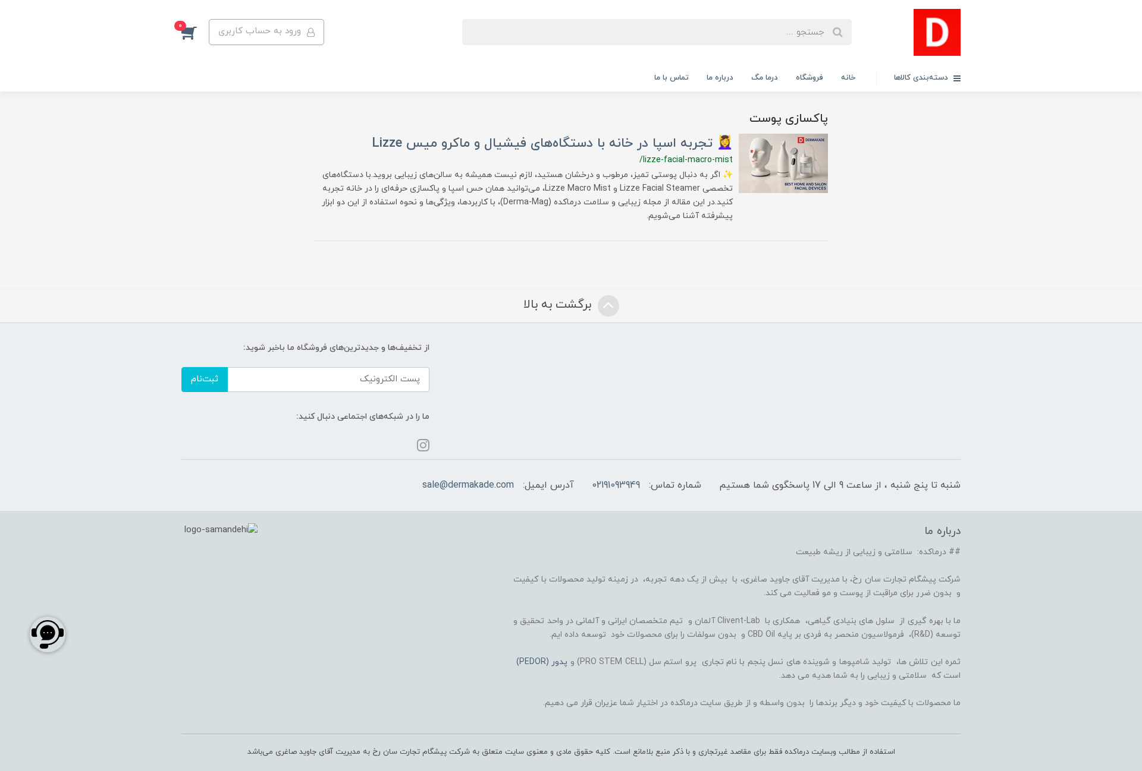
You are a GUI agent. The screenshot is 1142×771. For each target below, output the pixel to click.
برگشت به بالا (559, 305)
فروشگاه (809, 77)
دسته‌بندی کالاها (922, 77)
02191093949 (616, 485)
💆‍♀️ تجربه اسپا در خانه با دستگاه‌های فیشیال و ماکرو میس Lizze (552, 143)
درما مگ (764, 77)
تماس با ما (671, 77)
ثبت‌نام (204, 379)
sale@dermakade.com (468, 485)
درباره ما (720, 77)
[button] (195, 32)
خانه (848, 77)
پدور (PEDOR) (541, 662)
